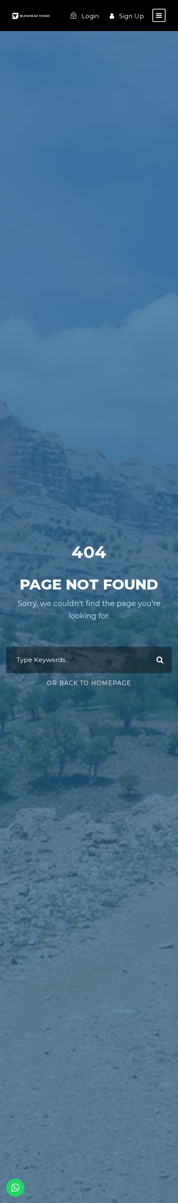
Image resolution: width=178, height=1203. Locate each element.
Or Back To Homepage (89, 683)
